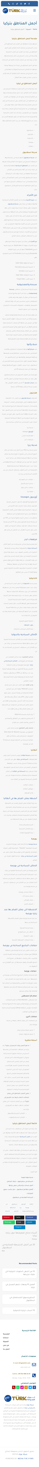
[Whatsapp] (13, 3)
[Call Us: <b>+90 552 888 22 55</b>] (34, 1375)
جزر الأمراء (33, 241)
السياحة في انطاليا (18, 771)
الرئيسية (6, 1334)
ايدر (7, 1204)
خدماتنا (5, 1338)
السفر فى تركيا (29, 1408)
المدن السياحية (25, 1137)
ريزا (21, 1207)
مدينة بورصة (33, 844)
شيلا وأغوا (30, 349)
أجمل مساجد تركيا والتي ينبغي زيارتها (21, 1185)
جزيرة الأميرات (29, 200)
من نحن (6, 1345)
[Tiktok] (17, 3)
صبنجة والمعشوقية (28, 1211)
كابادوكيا (26, 584)
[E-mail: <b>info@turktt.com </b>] (34, 1365)
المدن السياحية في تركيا (29, 856)
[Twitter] (25, 3)
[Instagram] (21, 3)
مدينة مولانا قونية (27, 1177)
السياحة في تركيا (22, 759)
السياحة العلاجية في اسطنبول (23, 1197)
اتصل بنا (6, 1349)
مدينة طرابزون (26, 398)
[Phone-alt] (9, 3)
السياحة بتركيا (32, 548)
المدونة (6, 1342)
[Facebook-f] (29, 3)
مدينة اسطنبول (29, 158)
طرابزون (16, 1211)
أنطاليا (31, 1204)
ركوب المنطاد (28, 625)
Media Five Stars (26, 1459)
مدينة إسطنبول (13, 204)
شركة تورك (30, 1405)
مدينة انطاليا (25, 755)
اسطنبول (14, 1204)
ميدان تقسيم (29, 383)
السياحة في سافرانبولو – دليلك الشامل (19, 1181)
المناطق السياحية (22, 166)
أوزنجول (30, 432)
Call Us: (21, 1374)
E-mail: (21, 1363)
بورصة (27, 1207)
